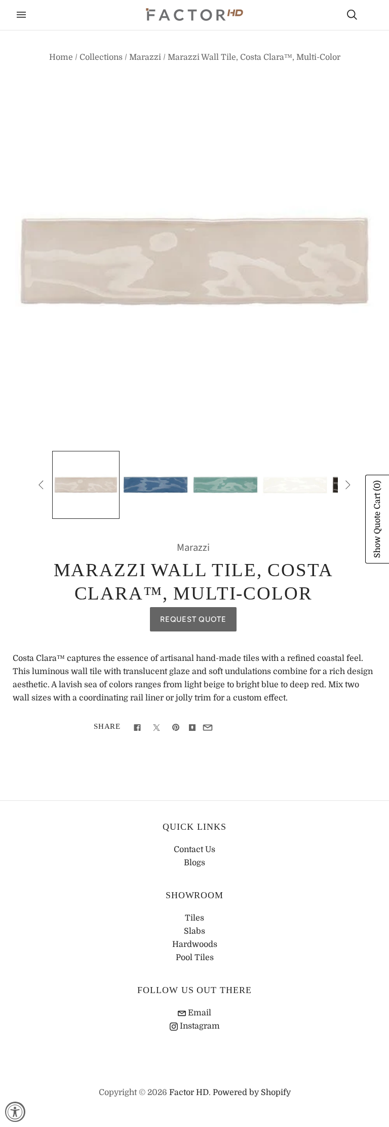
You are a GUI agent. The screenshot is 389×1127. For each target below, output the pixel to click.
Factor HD (189, 1092)
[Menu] (21, 14)
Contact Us (194, 849)
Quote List (369, 15)
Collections (101, 57)
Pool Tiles (195, 957)
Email (198, 1012)
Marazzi (145, 57)
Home (61, 57)
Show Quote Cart (377, 519)
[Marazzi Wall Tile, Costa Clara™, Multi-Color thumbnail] (86, 485)
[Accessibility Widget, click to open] (15, 1112)
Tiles (194, 918)
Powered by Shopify (252, 1092)
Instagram (199, 1026)
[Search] (352, 15)
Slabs (194, 931)
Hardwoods (194, 944)
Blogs (194, 862)
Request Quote (193, 619)
